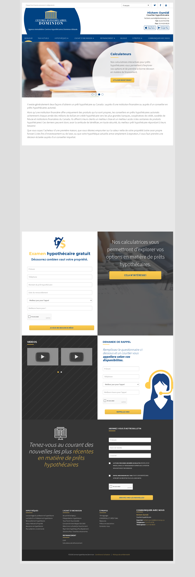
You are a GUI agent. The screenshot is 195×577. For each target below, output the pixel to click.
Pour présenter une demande (35, 529)
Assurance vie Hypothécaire (34, 526)
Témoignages (103, 516)
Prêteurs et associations (106, 524)
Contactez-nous (104, 526)
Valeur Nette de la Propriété (34, 524)
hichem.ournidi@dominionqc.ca (156, 18)
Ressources (102, 521)
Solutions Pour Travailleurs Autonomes (75, 531)
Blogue (123, 38)
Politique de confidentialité (121, 555)
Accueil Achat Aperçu (69, 516)
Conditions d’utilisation (102, 555)
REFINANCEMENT (107, 38)
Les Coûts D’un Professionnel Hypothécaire (39, 518)
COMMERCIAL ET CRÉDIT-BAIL (108, 518)
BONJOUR (28, 38)
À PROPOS (136, 38)
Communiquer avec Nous (159, 38)
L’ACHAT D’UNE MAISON (84, 38)
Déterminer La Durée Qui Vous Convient (75, 526)
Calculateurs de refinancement (72, 543)
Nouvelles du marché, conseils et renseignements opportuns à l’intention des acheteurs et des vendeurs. (131, 465)
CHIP (64, 540)
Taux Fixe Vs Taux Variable (71, 521)
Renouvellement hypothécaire (35, 521)
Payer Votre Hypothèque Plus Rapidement (76, 529)
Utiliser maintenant (122, 80)
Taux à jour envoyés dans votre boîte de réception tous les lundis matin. (130, 477)
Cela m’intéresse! (135, 275)
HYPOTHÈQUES (61, 38)
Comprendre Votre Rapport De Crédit (74, 524)
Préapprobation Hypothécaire (72, 518)
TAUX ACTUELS (43, 38)
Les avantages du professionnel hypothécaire (40, 516)
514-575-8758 (164, 21)
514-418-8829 (164, 23)
